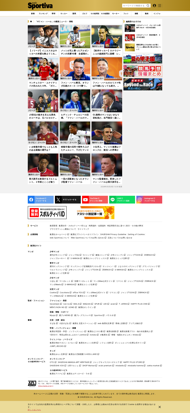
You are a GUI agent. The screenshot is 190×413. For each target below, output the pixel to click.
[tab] (53, 13)
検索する (148, 6)
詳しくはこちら (34, 410)
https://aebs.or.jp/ (46, 386)
